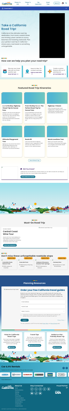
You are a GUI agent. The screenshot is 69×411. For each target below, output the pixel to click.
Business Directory (19, 390)
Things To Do (28, 3)
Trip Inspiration (38, 3)
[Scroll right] (67, 368)
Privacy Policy (61, 320)
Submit (25, 320)
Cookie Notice (18, 403)
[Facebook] (32, 389)
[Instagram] (40, 389)
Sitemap (17, 394)
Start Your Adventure (10, 245)
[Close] (67, 8)
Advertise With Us (19, 402)
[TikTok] (36, 393)
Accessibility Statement (20, 400)
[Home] (7, 3)
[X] (36, 389)
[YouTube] (32, 393)
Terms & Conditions (19, 398)
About (16, 388)
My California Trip (58, 74)
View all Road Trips (36, 72)
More (56, 3)
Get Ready (58, 347)
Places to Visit (18, 3)
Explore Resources (35, 345)
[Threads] (44, 389)
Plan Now (12, 347)
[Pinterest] (48, 389)
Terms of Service (53, 323)
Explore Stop (11, 258)
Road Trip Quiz (12, 74)
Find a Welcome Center (28, 176)
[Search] (66, 3)
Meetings (17, 392)
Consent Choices (19, 406)
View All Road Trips (34, 160)
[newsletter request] (40, 393)
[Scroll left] (64, 368)
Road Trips (48, 3)
